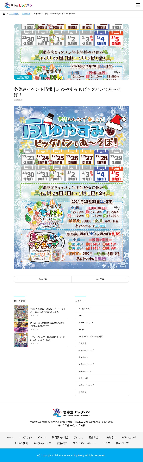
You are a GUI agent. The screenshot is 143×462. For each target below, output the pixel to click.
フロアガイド (26, 437)
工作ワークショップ (86, 385)
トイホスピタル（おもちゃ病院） (90, 336)
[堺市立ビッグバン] (18, 5)
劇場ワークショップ (86, 364)
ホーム (10, 437)
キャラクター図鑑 (43, 443)
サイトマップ (122, 443)
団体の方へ (95, 437)
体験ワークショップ (86, 350)
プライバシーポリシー (84, 443)
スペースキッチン (85, 322)
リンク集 (106, 443)
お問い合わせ (128, 437)
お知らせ (111, 437)
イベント (42, 437)
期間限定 (82, 392)
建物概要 (62, 443)
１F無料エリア (84, 308)
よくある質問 (21, 443)
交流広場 (82, 343)
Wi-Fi (80, 315)
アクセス (78, 437)
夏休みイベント (84, 371)
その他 (81, 329)
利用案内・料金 (60, 437)
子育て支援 (83, 378)
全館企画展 (23, 77)
